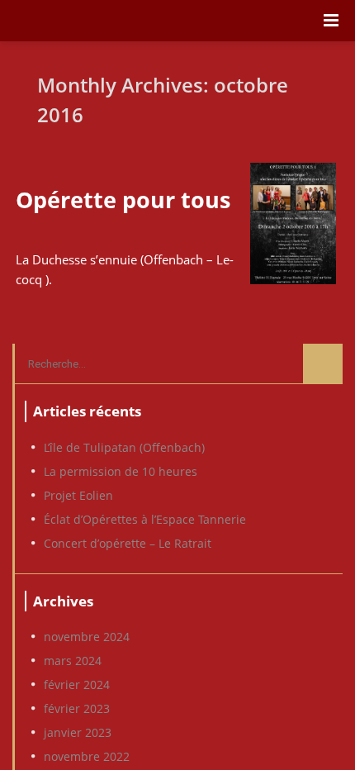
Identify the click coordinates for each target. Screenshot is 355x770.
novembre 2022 (87, 756)
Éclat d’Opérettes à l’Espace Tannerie (145, 519)
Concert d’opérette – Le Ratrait (127, 543)
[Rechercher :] (179, 363)
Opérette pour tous (123, 199)
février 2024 (77, 684)
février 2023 (77, 708)
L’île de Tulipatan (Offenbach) (124, 447)
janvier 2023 (77, 732)
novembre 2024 (87, 637)
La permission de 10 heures (120, 471)
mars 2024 (73, 661)
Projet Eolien (78, 495)
